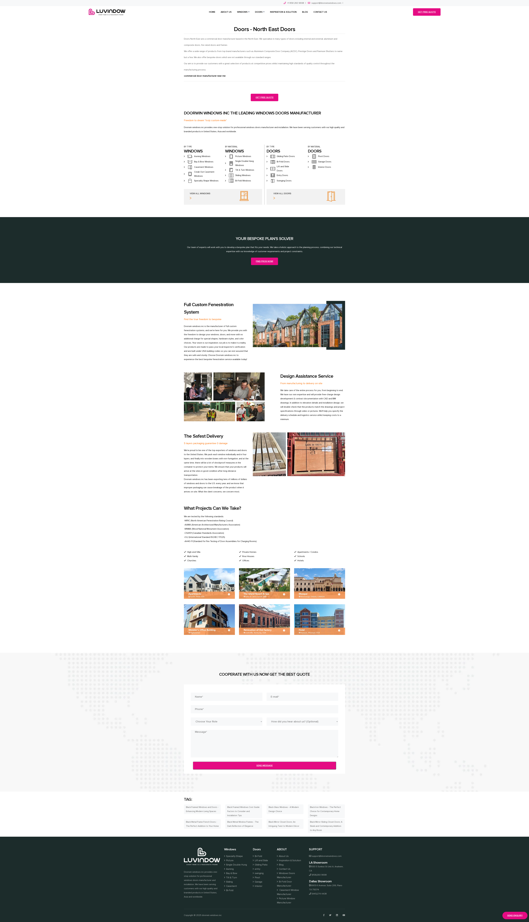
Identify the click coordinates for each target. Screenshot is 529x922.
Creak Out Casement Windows (204, 174)
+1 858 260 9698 (295, 3)
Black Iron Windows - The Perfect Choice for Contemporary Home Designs (325, 811)
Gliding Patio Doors (286, 156)
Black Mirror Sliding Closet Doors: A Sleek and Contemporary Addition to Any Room (326, 826)
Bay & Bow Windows (203, 161)
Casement (231, 886)
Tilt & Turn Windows (244, 170)
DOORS (259, 12)
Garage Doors (324, 161)
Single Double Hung (236, 864)
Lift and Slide (261, 860)
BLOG (305, 12)
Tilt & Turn (231, 877)
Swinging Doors (284, 180)
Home (212, 12)
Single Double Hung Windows (244, 163)
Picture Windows (243, 156)
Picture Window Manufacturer (286, 900)
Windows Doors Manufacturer (286, 875)
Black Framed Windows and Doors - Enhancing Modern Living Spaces (202, 809)
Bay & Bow (231, 873)
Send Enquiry (515, 915)
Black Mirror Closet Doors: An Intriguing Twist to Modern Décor (284, 824)
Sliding (229, 881)
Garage (258, 881)
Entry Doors (282, 175)
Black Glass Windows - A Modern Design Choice (284, 809)
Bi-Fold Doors (283, 161)
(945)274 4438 (319, 893)
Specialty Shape (234, 856)
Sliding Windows (243, 175)
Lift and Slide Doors (283, 168)
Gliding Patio (261, 864)
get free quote (427, 12)
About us (226, 12)
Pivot (257, 877)
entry (257, 869)
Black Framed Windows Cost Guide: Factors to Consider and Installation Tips (243, 811)
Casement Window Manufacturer (288, 892)
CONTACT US (320, 12)
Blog (281, 864)
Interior (258, 886)
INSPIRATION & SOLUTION (283, 12)
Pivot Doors (323, 156)
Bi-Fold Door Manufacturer (284, 883)
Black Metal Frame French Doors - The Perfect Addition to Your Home (202, 824)
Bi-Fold (229, 890)
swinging (259, 873)
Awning (230, 869)
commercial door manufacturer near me (205, 75)
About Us (284, 856)
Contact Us (284, 869)
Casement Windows (203, 167)
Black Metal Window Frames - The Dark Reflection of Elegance (243, 824)
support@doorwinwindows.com (326, 3)
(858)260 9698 (319, 874)
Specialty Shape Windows (206, 180)
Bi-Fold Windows (243, 180)
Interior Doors (324, 167)
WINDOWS (242, 12)
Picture (230, 860)
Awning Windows (202, 156)
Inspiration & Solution (290, 860)
